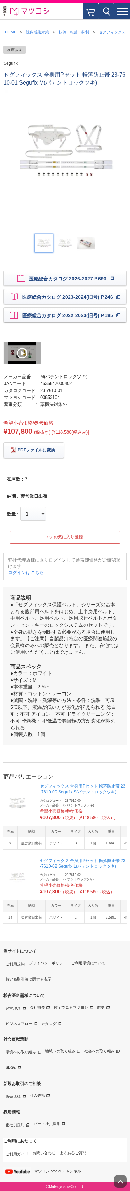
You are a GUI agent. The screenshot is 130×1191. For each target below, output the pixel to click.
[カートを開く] (90, 11)
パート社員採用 (47, 1124)
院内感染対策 (37, 32)
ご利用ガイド (17, 1154)
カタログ (49, 1024)
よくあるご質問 (73, 1153)
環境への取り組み (21, 1052)
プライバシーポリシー (48, 963)
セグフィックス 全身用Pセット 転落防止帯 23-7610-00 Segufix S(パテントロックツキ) (82, 789)
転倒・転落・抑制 (74, 32)
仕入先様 (37, 1095)
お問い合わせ (44, 1153)
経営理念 (13, 1008)
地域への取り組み (60, 1051)
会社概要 (37, 1007)
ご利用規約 (15, 964)
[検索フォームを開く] (106, 11)
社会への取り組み (99, 1051)
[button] (122, 11)
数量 (11, 514)
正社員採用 (15, 1125)
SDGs (11, 1067)
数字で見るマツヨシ (71, 1007)
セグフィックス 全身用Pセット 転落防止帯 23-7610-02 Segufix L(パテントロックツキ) (82, 863)
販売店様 (13, 1096)
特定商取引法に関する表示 (28, 979)
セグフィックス (112, 32)
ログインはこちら (26, 572)
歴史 (101, 1007)
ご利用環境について (88, 963)
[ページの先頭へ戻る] (120, 1181)
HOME (10, 32)
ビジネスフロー (19, 1024)
